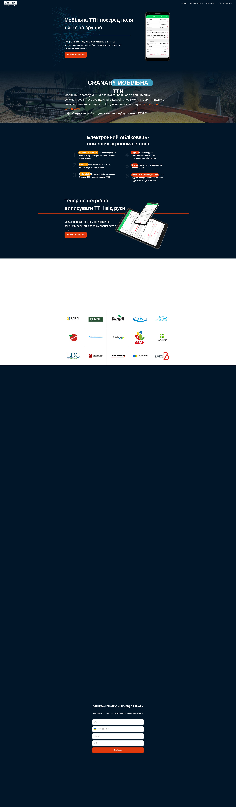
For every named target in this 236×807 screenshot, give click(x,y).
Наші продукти (195, 3)
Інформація (210, 3)
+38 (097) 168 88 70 (225, 3)
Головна (183, 3)
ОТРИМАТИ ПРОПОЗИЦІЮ (75, 54)
